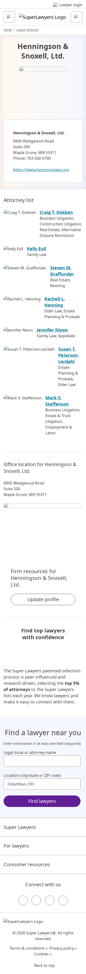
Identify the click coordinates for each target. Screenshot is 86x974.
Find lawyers (42, 801)
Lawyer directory (27, 30)
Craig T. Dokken (56, 212)
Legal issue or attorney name (30, 752)
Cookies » (43, 954)
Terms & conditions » (29, 948)
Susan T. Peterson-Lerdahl (68, 355)
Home (8, 30)
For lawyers (16, 846)
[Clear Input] (75, 761)
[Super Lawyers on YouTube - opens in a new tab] (49, 900)
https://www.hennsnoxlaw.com (41, 169)
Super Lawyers (20, 827)
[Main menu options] (9, 17)
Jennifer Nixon (52, 330)
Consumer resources (27, 864)
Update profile (43, 599)
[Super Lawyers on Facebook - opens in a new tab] (23, 900)
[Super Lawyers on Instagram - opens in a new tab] (36, 900)
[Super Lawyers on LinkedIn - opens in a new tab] (63, 900)
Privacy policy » (63, 948)
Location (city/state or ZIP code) (32, 775)
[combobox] (42, 761)
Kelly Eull (36, 248)
